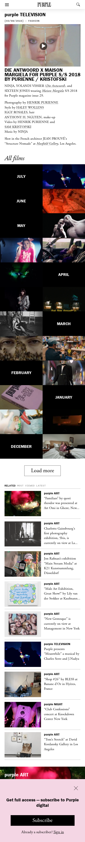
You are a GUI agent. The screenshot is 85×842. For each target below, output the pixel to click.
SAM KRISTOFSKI (18, 127)
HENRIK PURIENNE (42, 102)
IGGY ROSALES (16, 112)
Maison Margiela (53, 91)
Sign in (58, 832)
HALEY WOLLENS (30, 107)
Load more (42, 470)
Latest (41, 485)
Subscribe (42, 820)
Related (10, 485)
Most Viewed (26, 485)
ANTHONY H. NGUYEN (23, 117)
